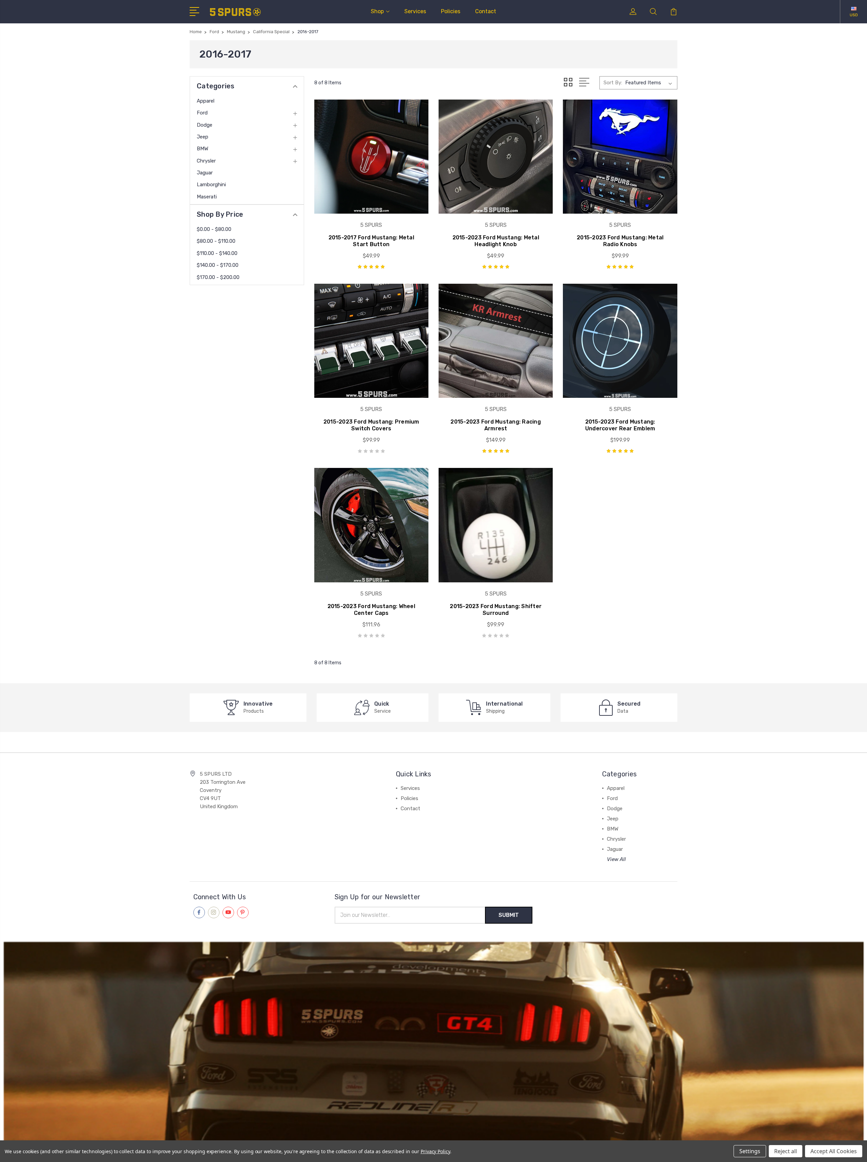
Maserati (207, 197)
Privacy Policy (435, 1151)
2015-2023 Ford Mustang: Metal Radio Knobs (620, 241)
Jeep (202, 137)
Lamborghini (211, 184)
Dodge (204, 125)
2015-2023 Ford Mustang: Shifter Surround (496, 609)
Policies (450, 11)
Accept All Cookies (833, 1151)
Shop (377, 11)
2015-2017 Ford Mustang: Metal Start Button (371, 241)
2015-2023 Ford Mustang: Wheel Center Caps (371, 609)
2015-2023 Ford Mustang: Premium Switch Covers (371, 425)
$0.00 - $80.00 (214, 229)
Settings (749, 1151)
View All (616, 859)
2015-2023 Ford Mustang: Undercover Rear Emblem (620, 425)
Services (415, 11)
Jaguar (205, 173)
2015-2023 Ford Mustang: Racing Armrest (495, 425)
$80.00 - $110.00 (216, 241)
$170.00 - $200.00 (218, 277)
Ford (202, 113)
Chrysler (206, 161)
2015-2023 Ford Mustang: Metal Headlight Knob (495, 241)
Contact (485, 11)
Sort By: (613, 83)
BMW (202, 149)
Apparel (205, 101)
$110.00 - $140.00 (217, 253)
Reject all (785, 1151)
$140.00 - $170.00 (217, 265)
